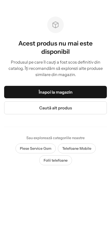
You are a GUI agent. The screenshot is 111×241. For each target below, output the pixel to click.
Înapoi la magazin (56, 92)
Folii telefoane (56, 160)
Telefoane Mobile (76, 148)
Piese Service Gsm (35, 148)
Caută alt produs (55, 107)
